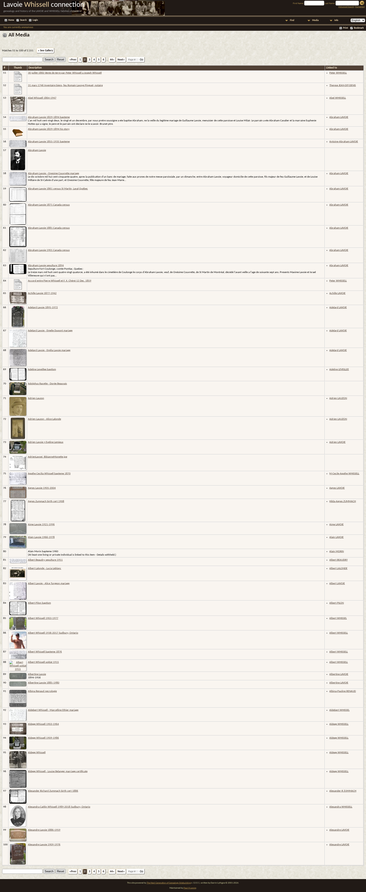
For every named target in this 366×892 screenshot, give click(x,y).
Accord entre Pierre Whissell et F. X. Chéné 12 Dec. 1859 (59, 280)
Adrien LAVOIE (337, 442)
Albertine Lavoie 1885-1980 (43, 682)
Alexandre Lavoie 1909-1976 (44, 844)
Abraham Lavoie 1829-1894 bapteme (49, 117)
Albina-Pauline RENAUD (342, 691)
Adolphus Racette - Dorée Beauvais (47, 383)
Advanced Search (346, 7)
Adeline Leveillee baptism (42, 369)
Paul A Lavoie (190, 888)
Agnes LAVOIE (337, 488)
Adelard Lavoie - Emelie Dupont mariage (50, 330)
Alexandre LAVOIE (339, 830)
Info (336, 20)
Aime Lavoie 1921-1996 (41, 524)
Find (292, 20)
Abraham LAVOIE (338, 117)
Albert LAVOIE (337, 583)
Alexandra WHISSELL (340, 806)
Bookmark (359, 28)
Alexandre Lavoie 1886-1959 (44, 830)
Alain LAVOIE (336, 537)
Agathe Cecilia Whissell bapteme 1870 (49, 473)
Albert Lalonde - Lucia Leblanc (44, 568)
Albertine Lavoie (37, 674)
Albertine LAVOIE (338, 674)
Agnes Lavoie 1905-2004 (42, 488)
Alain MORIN (336, 551)
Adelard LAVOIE (338, 307)
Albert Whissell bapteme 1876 (45, 651)
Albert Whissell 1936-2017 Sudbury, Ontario (53, 633)
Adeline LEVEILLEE (339, 369)
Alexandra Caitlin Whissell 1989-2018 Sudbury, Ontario (59, 806)
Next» (121, 59)
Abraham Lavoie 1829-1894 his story (48, 129)
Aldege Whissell (37, 752)
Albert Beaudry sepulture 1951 (45, 560)
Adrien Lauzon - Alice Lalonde (44, 419)
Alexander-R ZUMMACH (342, 791)
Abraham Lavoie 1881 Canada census (49, 228)
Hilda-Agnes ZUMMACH (342, 501)
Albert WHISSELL (338, 633)
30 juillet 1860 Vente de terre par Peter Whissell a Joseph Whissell (65, 72)
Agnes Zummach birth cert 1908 (46, 501)
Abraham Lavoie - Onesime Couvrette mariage (53, 173)
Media (315, 20)
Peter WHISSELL (338, 72)
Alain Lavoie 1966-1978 (41, 537)
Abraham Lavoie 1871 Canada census (49, 204)
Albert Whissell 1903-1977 (43, 618)
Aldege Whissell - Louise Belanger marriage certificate (57, 771)
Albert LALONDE (338, 568)
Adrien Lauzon (36, 398)
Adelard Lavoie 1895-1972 (43, 307)
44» (112, 59)
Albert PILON (336, 603)
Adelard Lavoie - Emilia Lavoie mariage (49, 350)
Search (23, 20)
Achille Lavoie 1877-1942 (42, 293)
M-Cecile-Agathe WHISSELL (344, 473)
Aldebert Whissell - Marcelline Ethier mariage (53, 710)
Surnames (360, 7)
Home (11, 20)
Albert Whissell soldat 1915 (43, 662)
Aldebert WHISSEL (339, 710)
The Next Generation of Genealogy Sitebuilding (169, 883)
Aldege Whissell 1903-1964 (43, 724)
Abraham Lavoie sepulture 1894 (46, 265)
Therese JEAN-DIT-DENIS (342, 85)
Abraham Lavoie (37, 150)
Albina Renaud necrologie (42, 691)
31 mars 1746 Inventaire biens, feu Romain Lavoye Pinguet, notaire (65, 85)
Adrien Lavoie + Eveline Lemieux (45, 442)
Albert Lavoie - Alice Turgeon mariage (48, 583)
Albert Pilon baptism (39, 603)
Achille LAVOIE (337, 293)
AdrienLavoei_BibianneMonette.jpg (47, 456)
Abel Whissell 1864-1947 (42, 98)
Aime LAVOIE (336, 524)
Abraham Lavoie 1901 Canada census (49, 250)
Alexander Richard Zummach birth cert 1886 (53, 791)
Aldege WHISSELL (338, 724)
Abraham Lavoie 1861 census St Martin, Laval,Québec (58, 188)
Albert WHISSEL (338, 618)
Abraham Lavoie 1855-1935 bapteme (49, 141)
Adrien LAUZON (338, 398)
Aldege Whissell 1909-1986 (43, 738)
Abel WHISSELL (337, 98)
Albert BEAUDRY (338, 560)
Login (35, 20)
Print (345, 28)
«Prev (72, 59)
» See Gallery (45, 50)
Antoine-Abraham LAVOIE (343, 141)
